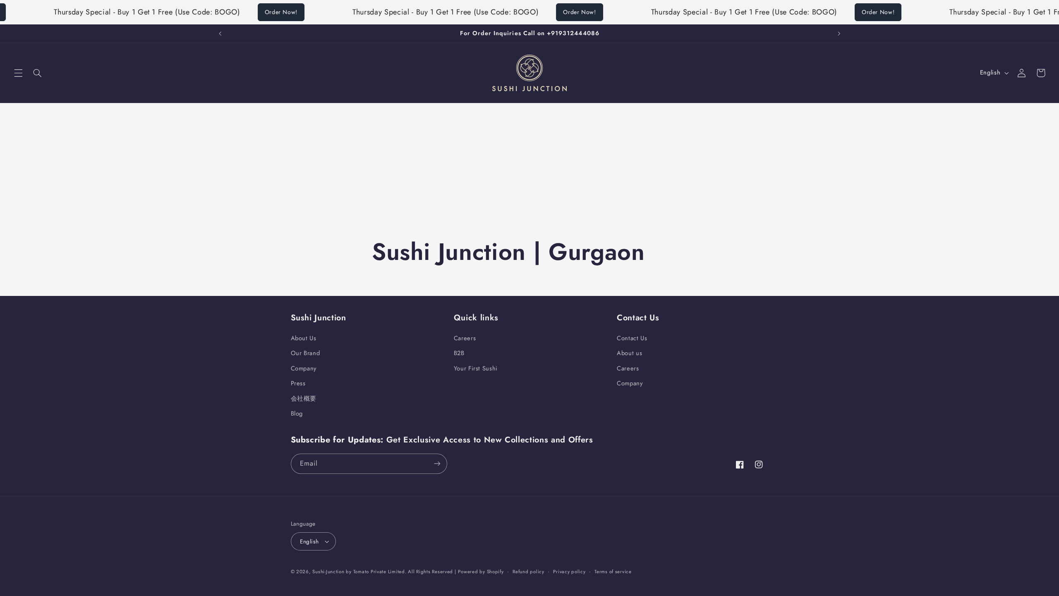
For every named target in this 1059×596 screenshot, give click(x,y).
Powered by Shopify (480, 571)
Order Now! (270, 12)
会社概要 (304, 398)
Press (298, 383)
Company (303, 368)
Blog (297, 413)
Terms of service (613, 571)
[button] (18, 72)
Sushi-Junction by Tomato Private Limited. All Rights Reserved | (384, 571)
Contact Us (632, 338)
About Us (303, 338)
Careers (465, 338)
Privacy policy (569, 571)
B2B (459, 353)
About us (629, 353)
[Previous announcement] (220, 33)
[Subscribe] (436, 464)
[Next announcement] (839, 33)
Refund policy (528, 571)
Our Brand (305, 353)
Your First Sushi (476, 368)
